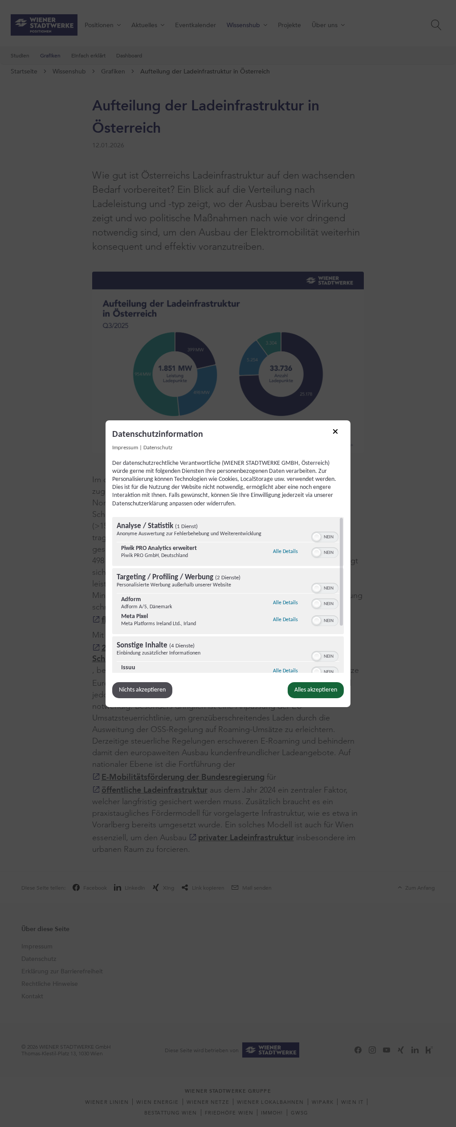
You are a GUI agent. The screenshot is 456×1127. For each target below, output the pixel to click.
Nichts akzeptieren (142, 690)
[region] (228, 595)
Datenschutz (157, 447)
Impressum (125, 447)
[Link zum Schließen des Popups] (338, 434)
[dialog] (228, 563)
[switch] (324, 536)
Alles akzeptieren (315, 690)
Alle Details (285, 551)
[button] (317, 537)
